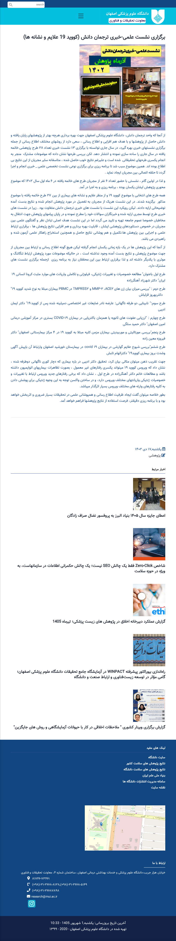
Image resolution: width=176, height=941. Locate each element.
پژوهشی (155, 455)
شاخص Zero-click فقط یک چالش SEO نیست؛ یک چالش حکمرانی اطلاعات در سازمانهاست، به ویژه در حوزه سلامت (91, 568)
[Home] (133, 17)
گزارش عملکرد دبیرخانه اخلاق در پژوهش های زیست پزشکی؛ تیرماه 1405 (109, 622)
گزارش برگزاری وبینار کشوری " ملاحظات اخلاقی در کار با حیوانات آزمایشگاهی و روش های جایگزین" (89, 727)
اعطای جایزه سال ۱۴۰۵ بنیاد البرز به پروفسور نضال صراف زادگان (116, 516)
